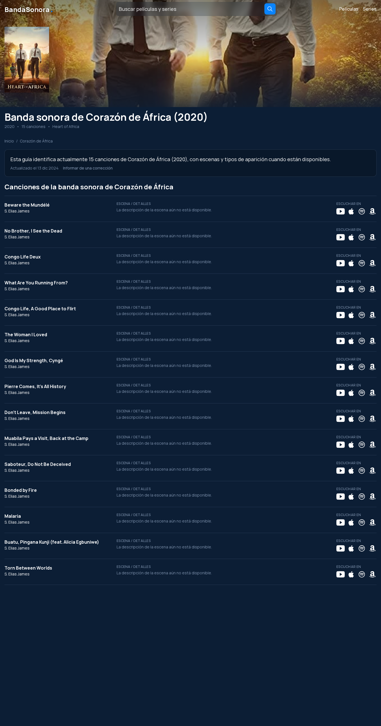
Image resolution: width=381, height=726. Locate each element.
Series (370, 9)
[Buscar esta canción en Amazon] (372, 211)
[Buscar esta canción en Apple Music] (351, 211)
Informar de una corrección (88, 168)
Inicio (9, 141)
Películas (348, 9)
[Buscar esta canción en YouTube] (340, 211)
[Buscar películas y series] (270, 8)
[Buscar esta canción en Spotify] (362, 211)
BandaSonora (29, 9)
